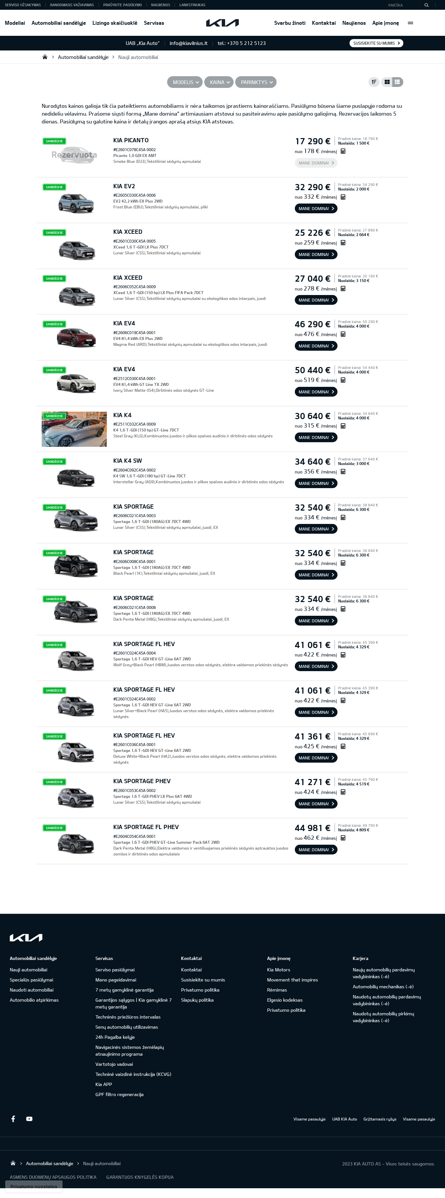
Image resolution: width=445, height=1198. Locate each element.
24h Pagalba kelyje (115, 1037)
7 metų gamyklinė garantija (124, 990)
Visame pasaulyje (310, 1119)
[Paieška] (426, 4)
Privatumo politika (200, 990)
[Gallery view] (386, 82)
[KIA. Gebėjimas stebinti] (26, 938)
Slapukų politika (197, 1000)
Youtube (29, 1119)
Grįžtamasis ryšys (380, 1119)
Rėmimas (277, 990)
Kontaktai (324, 23)
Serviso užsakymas (23, 5)
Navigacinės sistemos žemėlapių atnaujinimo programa (129, 1050)
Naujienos (354, 23)
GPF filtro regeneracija (119, 1094)
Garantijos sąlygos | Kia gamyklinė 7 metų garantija (133, 1003)
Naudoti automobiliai (31, 990)
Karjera (360, 958)
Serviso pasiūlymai (115, 969)
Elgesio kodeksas (285, 1000)
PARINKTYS (254, 82)
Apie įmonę (385, 23)
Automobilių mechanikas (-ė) (383, 986)
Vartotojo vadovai (114, 1064)
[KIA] (222, 23)
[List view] (397, 82)
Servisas (154, 23)
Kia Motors (278, 969)
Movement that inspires (292, 979)
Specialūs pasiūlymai (31, 979)
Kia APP (103, 1084)
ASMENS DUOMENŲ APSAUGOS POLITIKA (53, 1177)
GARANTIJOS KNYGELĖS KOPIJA (140, 1177)
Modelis (183, 82)
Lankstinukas (192, 5)
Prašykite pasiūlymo (122, 5)
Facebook (13, 1119)
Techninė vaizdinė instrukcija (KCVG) (133, 1074)
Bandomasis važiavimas (72, 5)
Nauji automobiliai (138, 57)
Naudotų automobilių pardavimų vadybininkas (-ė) (387, 1000)
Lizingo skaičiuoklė (115, 23)
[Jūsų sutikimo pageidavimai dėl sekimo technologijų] (34, 1186)
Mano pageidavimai (115, 979)
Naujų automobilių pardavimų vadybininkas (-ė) (384, 973)
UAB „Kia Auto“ (45, 56)
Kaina (217, 82)
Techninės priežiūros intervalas (128, 1017)
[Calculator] (343, 151)
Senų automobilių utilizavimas (126, 1027)
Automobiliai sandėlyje (59, 23)
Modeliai (15, 23)
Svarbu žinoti (290, 23)
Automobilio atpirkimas (34, 1000)
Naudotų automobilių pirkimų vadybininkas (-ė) (383, 1017)
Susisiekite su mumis (374, 43)
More (410, 23)
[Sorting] (374, 82)
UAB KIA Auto (344, 1119)
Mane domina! (314, 162)
